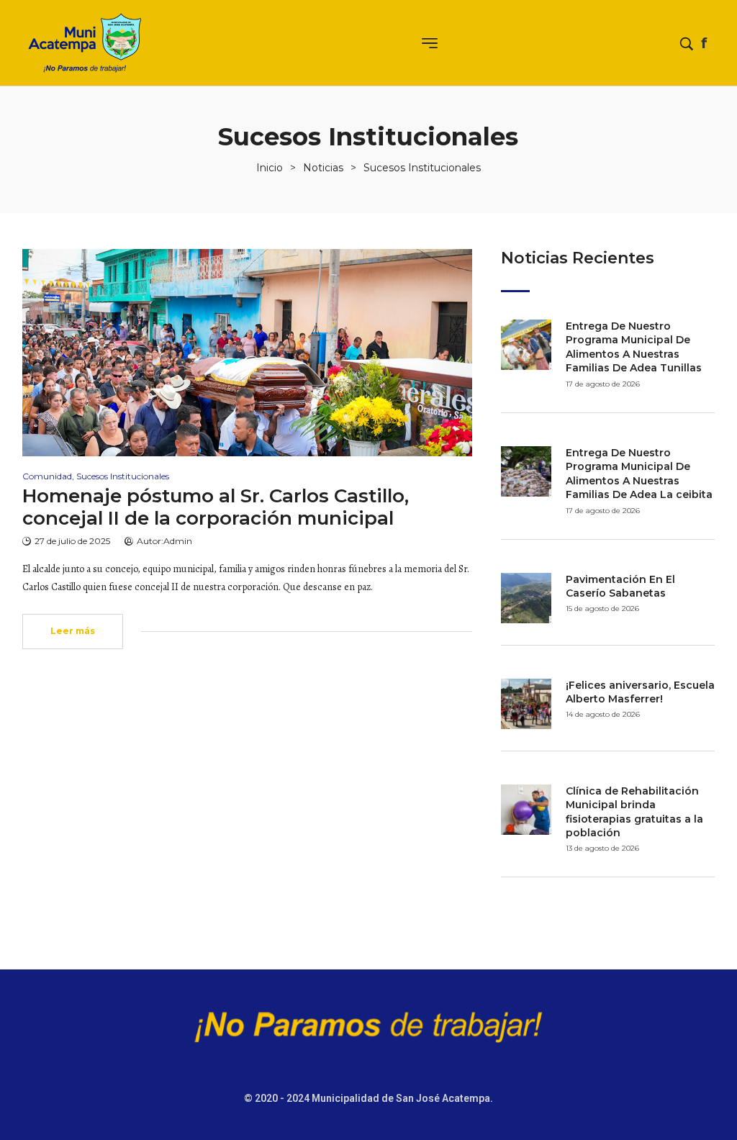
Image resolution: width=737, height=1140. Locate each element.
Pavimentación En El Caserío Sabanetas (620, 586)
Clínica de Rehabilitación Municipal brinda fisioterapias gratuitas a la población (634, 812)
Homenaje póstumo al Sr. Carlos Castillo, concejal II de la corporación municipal (215, 507)
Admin (177, 540)
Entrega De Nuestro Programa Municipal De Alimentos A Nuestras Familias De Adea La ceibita (639, 474)
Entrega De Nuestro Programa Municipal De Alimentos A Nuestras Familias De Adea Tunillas (634, 347)
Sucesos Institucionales (122, 476)
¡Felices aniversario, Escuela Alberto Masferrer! (640, 692)
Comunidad (47, 476)
